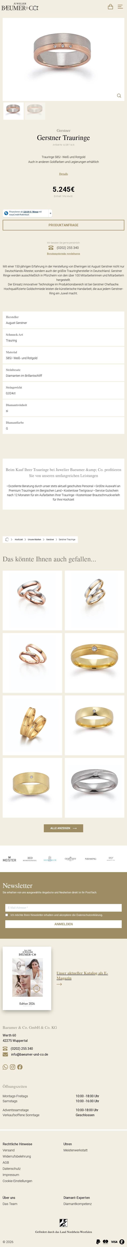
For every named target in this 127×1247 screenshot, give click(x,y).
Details (63, 174)
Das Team (10, 1204)
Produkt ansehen (32, 623)
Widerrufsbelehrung (17, 1156)
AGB (6, 1162)
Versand (9, 1150)
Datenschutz (12, 1169)
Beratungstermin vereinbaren (63, 253)
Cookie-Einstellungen (17, 1181)
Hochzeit (19, 539)
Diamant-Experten (77, 1198)
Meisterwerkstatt (75, 1150)
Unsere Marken (34, 539)
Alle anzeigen (63, 828)
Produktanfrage (63, 225)
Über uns (9, 1198)
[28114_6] (35, 111)
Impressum (11, 1175)
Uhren (68, 1144)
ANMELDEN (63, 924)
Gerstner (50, 539)
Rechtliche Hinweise (17, 1144)
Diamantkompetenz (78, 1204)
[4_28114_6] (13, 111)
